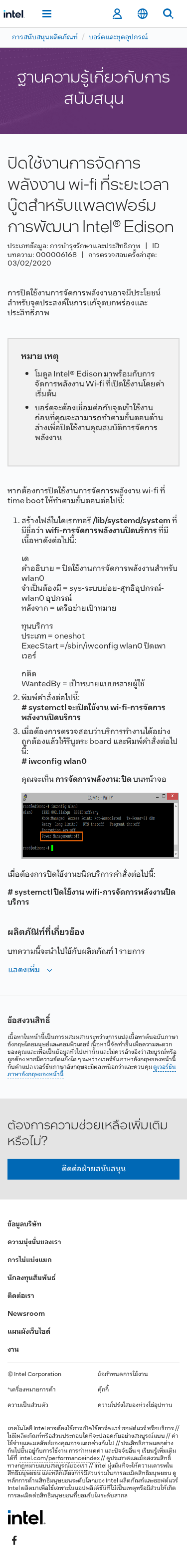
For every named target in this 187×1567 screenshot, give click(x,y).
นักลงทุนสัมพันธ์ (31, 1278)
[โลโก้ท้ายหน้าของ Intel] (26, 1517)
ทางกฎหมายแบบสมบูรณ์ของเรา (47, 1466)
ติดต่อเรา (20, 1296)
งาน (13, 1350)
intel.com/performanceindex (59, 1458)
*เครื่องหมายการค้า (31, 1389)
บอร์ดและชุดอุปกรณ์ (118, 37)
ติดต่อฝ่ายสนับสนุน (94, 1169)
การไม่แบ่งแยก (29, 1260)
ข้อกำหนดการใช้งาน (123, 1374)
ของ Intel (106, 1480)
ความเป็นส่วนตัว (27, 1405)
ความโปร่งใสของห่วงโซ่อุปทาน (135, 1405)
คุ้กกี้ (103, 1389)
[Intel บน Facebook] (14, 1541)
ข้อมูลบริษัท (24, 1224)
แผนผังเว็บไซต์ (28, 1332)
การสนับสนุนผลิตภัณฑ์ (45, 37)
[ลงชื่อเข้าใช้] (117, 14)
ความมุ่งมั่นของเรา (34, 1242)
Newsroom (26, 1314)
